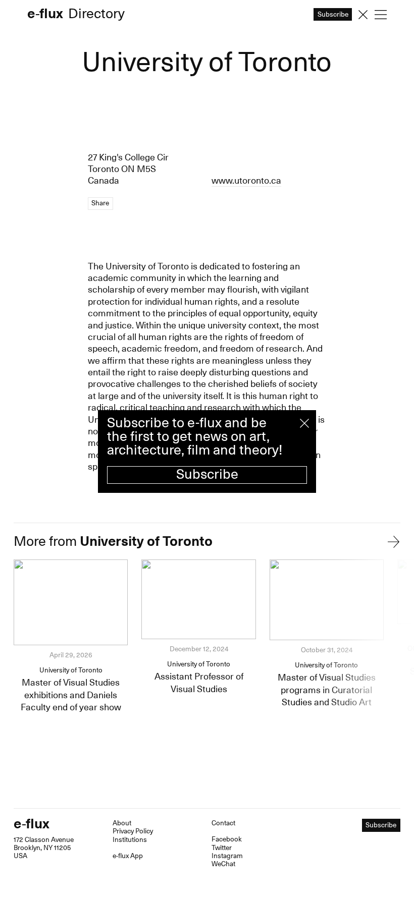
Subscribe (207, 474)
